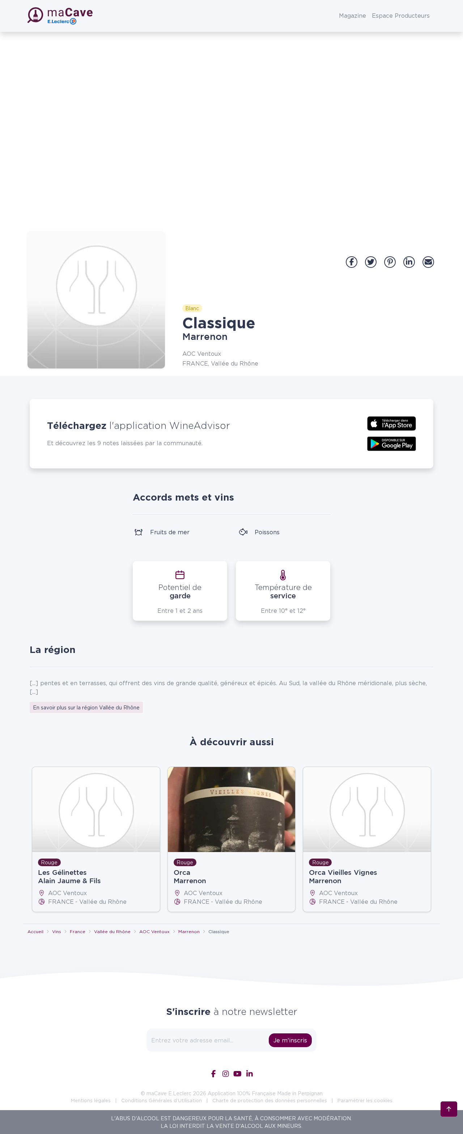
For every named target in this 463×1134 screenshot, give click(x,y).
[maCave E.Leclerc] (60, 16)
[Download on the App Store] (391, 423)
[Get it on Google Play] (391, 443)
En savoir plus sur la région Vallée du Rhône (86, 707)
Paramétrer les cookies (364, 1100)
